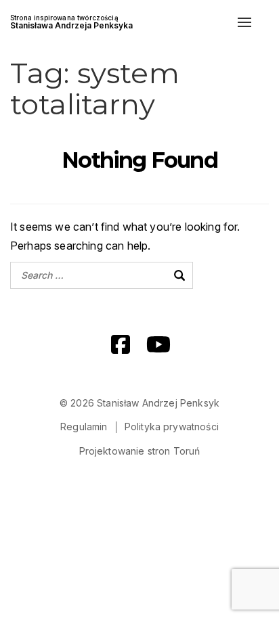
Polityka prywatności (172, 426)
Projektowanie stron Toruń (139, 451)
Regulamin (83, 426)
